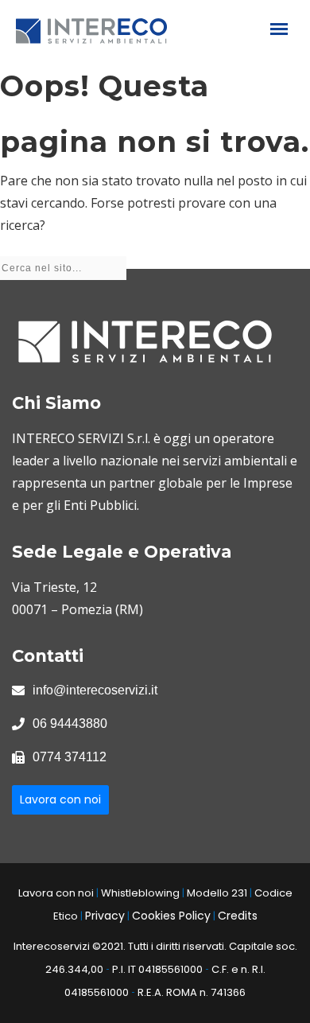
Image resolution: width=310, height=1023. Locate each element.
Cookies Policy (171, 916)
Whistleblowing (140, 892)
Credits (238, 916)
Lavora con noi (60, 799)
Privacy (105, 916)
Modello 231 (217, 892)
